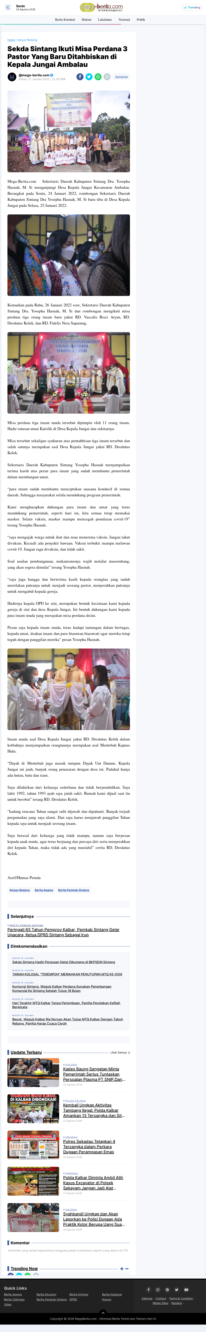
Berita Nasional (112, 1294)
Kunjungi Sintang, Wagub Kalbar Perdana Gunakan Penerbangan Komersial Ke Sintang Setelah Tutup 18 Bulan (61, 988)
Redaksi (176, 1303)
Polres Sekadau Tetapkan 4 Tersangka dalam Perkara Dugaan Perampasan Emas (89, 1146)
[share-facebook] (79, 76)
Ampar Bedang (19, 890)
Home (11, 40)
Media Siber (160, 1303)
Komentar (121, 76)
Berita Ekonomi (46, 1294)
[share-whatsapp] (98, 76)
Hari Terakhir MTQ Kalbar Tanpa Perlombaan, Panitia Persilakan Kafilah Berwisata (66, 1005)
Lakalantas (105, 19)
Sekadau (71, 1137)
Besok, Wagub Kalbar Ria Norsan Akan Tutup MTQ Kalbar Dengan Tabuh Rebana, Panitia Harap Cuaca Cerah (67, 1021)
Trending (194, 7)
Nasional (124, 19)
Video (7, 1304)
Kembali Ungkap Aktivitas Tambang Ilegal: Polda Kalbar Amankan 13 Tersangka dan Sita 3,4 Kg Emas (93, 1110)
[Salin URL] (107, 76)
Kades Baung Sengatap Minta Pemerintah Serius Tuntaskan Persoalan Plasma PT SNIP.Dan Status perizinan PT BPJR (92, 1074)
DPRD (73, 1299)
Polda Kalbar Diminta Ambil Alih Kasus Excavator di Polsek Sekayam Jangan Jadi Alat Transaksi (93, 1183)
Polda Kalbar (75, 1100)
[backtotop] (103, 1314)
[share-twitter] (89, 76)
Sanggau (71, 1173)
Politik (141, 19)
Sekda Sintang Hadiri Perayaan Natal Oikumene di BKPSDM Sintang (63, 962)
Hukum (86, 19)
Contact (161, 1298)
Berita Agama (44, 890)
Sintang (71, 1064)
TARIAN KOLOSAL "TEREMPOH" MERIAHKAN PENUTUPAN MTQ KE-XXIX (67, 974)
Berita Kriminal (65, 19)
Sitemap (147, 1298)
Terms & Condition (181, 1298)
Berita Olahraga (14, 1299)
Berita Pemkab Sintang (73, 890)
